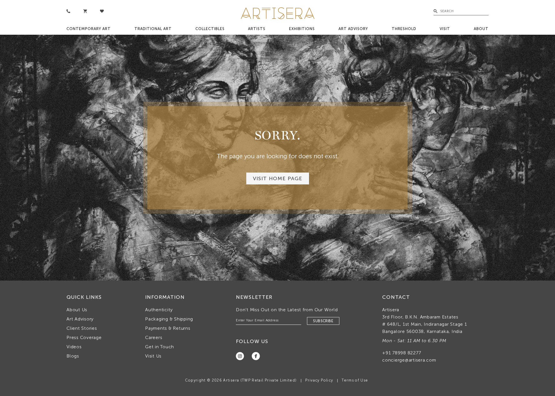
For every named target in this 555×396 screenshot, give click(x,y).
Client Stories (81, 328)
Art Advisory (353, 29)
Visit (445, 29)
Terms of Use (355, 380)
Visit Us (153, 356)
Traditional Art (153, 29)
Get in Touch (159, 346)
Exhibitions (302, 29)
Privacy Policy (319, 380)
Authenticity (159, 309)
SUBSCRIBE (323, 321)
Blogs (72, 356)
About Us (76, 309)
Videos (74, 346)
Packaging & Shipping (169, 319)
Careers (153, 337)
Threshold (404, 29)
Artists (256, 29)
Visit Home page (277, 179)
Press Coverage (84, 337)
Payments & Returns (167, 328)
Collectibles (210, 29)
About (481, 29)
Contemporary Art (88, 29)
